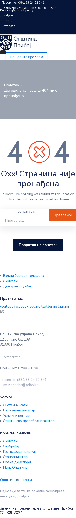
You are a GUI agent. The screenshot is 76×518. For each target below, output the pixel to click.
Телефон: (24, 380)
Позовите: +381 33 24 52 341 (23, 3)
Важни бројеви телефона (23, 275)
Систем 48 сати (15, 405)
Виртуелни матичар (19, 410)
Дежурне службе (17, 286)
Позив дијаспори (17, 462)
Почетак (11, 85)
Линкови (10, 281)
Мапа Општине (15, 467)
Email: (20, 385)
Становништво (15, 457)
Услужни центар (16, 415)
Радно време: (11, 356)
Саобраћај (11, 446)
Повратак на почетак (38, 244)
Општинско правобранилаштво (29, 421)
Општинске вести (16, 479)
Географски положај (19, 451)
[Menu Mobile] (3, 52)
